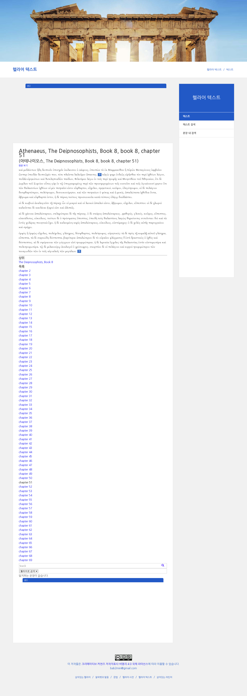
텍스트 (229, 69)
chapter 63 (25, 534)
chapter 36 (25, 417)
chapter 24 (25, 365)
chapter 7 (24, 292)
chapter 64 (25, 538)
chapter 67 (25, 551)
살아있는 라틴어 (164, 677)
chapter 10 (25, 305)
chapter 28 (25, 383)
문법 (115, 677)
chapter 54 (25, 495)
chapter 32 (25, 400)
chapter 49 (25, 473)
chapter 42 (25, 443)
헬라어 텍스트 (25, 69)
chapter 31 (25, 396)
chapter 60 (25, 521)
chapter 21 (25, 353)
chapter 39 (25, 430)
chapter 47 (25, 465)
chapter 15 (25, 327)
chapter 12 (25, 314)
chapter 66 (25, 547)
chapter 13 (25, 318)
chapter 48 (25, 469)
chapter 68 (25, 556)
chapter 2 (24, 270)
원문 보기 (23, 165)
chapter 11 (25, 309)
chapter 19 (25, 344)
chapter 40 (25, 434)
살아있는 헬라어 (83, 677)
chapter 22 (25, 357)
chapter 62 (25, 530)
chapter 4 (24, 279)
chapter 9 (24, 301)
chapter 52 (25, 486)
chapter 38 (25, 426)
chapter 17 (25, 335)
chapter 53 (25, 491)
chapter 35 (25, 413)
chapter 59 (25, 517)
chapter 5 (24, 283)
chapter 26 (25, 374)
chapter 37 (25, 422)
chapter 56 (25, 504)
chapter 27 (25, 378)
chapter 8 (24, 296)
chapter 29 (25, 387)
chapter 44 (25, 452)
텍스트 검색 (189, 124)
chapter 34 (25, 409)
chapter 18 (25, 339)
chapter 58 (25, 512)
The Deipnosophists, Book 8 (36, 262)
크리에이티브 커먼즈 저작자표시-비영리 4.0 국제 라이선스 (115, 664)
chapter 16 (25, 331)
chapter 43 (25, 448)
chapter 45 (25, 456)
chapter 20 (25, 348)
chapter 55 (25, 499)
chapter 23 (25, 361)
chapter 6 (24, 288)
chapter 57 (25, 508)
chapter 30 (25, 391)
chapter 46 (25, 461)
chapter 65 (25, 543)
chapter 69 (25, 560)
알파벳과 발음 (102, 677)
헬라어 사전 (128, 677)
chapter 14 (25, 322)
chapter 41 (25, 439)
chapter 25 (25, 370)
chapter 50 (25, 478)
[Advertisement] (206, 203)
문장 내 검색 (189, 133)
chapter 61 (25, 525)
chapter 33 (25, 404)
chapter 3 (24, 275)
